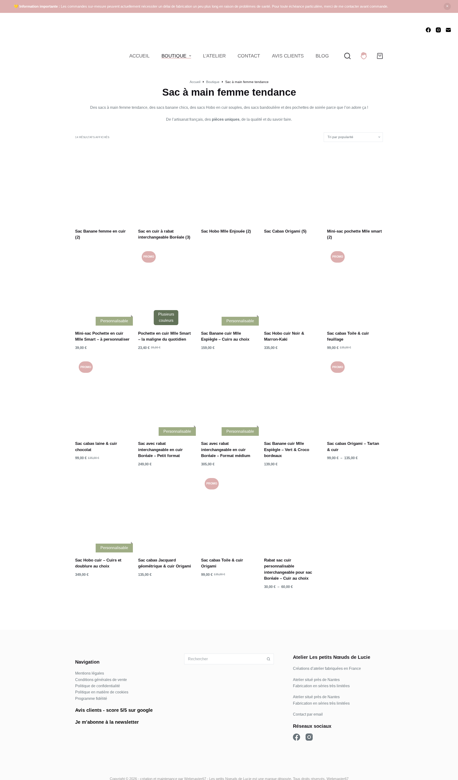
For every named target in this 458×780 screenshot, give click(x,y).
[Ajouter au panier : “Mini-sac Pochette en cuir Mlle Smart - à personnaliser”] (91, 316)
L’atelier (214, 55)
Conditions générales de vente (101, 680)
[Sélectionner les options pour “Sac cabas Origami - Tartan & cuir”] (343, 426)
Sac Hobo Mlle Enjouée (226, 231)
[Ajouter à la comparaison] (115, 316)
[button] (280, 316)
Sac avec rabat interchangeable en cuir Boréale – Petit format (160, 449)
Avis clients (88, 710)
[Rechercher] (347, 56)
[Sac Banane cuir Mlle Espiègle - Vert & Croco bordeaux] (292, 395)
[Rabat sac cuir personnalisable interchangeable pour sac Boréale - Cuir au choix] (292, 511)
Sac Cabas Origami (285, 231)
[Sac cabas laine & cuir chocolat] (103, 395)
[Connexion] (363, 55)
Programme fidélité (91, 699)
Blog (322, 55)
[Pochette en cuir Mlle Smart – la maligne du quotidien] (166, 285)
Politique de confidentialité (97, 686)
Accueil (139, 55)
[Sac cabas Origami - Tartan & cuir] (355, 395)
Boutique (173, 55)
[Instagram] (438, 29)
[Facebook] (428, 29)
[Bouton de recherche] (268, 659)
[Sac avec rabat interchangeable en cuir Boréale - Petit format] (166, 395)
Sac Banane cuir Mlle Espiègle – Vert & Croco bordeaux (286, 449)
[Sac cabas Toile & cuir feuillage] (355, 285)
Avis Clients (288, 55)
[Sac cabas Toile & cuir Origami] (229, 511)
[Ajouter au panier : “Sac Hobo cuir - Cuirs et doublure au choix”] (91, 543)
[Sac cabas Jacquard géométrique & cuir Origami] (166, 511)
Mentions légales (89, 673)
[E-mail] (448, 29)
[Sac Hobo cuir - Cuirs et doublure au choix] (103, 511)
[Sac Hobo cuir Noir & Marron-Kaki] (292, 285)
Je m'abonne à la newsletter (107, 722)
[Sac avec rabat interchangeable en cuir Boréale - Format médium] (229, 395)
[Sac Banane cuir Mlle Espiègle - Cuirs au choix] (229, 285)
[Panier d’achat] (380, 56)
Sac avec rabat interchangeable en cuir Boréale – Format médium (225, 449)
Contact (249, 55)
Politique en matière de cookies (101, 692)
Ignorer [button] (447, 6)
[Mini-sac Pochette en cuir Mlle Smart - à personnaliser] (103, 285)
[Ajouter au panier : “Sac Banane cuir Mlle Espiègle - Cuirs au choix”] (217, 316)
